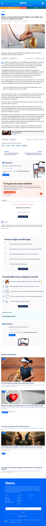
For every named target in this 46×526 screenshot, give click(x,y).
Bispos (3, 391)
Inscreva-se (19, 500)
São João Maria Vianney (27, 5)
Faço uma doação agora (8, 192)
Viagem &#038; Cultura (9, 502)
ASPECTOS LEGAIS (25, 519)
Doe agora (22, 7)
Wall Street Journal (7, 70)
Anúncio (18, 503)
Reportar (7, 228)
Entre (28, 212)
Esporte (3, 358)
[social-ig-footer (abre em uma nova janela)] (26, 516)
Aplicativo (19, 498)
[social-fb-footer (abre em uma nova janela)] (21, 516)
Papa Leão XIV (5, 412)
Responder (3, 228)
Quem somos (18, 519)
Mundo (3, 453)
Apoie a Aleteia (13, 519)
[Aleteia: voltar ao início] (23, 3)
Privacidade (19, 522)
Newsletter (19, 497)
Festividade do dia (9, 316)
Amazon (17, 126)
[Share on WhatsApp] (44, 58)
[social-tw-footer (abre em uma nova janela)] (24, 516)
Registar (10, 7)
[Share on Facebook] (35, 58)
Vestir (18, 502)
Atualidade (3, 11)
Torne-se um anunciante (34, 519)
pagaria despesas (15, 116)
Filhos (13, 145)
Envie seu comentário (23, 216)
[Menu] (7, 3)
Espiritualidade (7, 500)
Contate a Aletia (13, 522)
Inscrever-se (5, 174)
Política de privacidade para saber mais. (30, 332)
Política (3, 433)
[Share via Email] (42, 58)
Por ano (31, 497)
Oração (35, 7)
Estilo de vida (7, 498)
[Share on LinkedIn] (37, 58)
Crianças (8, 145)
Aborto (3, 145)
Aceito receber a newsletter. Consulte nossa (16, 172)
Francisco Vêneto (16, 21)
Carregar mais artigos (23, 268)
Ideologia (18, 145)
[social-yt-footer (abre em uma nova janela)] (19, 516)
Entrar (23, 512)
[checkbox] (2, 171)
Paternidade (24, 145)
